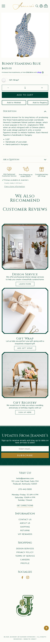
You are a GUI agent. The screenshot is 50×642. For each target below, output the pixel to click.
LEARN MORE (25, 284)
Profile (25, 563)
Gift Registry (25, 402)
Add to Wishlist (14, 102)
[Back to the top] (46, 628)
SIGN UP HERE (25, 412)
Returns (25, 530)
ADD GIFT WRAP (25, 348)
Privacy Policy (24, 552)
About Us (25, 523)
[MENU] (3, 6)
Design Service (25, 274)
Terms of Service (25, 556)
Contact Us (25, 519)
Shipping (25, 527)
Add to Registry (40, 102)
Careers (25, 560)
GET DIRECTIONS (25, 505)
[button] (3, 6)
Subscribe (25, 455)
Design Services (25, 548)
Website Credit (30, 639)
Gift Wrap (25, 338)
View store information (14, 186)
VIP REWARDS (25, 534)
